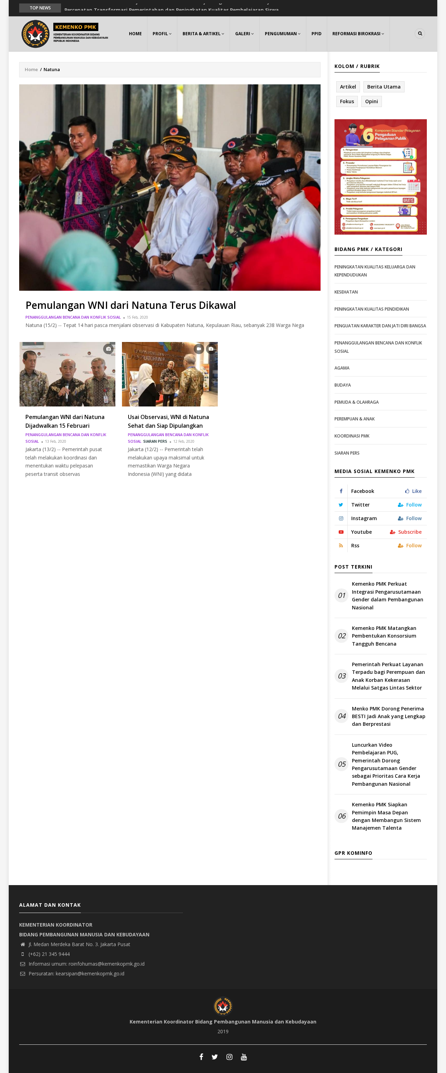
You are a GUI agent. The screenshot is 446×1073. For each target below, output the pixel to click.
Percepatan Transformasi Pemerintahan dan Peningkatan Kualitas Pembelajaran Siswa (171, 7)
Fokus (347, 101)
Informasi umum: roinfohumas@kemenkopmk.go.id (86, 963)
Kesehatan (346, 292)
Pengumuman (281, 34)
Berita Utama (384, 86)
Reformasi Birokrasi (357, 34)
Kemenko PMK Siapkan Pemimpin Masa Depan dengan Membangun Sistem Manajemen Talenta (386, 816)
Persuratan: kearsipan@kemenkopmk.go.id (75, 973)
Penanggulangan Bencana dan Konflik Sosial (73, 317)
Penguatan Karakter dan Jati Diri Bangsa (380, 326)
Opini (371, 101)
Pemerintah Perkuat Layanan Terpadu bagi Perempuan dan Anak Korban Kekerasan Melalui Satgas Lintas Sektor (388, 676)
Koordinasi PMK (351, 436)
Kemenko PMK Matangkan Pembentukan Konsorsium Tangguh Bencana (384, 636)
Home (135, 34)
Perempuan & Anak (354, 419)
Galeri (243, 34)
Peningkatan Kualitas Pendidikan (371, 309)
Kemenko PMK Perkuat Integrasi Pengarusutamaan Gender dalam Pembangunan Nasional (387, 595)
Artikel (348, 86)
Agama (341, 368)
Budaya (342, 385)
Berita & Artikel (202, 34)
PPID (317, 34)
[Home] (66, 33)
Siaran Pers (155, 441)
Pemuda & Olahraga (356, 402)
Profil (161, 34)
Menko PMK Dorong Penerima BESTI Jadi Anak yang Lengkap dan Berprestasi (388, 716)
